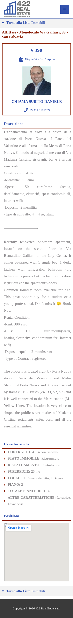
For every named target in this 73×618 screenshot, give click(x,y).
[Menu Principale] (64, 9)
